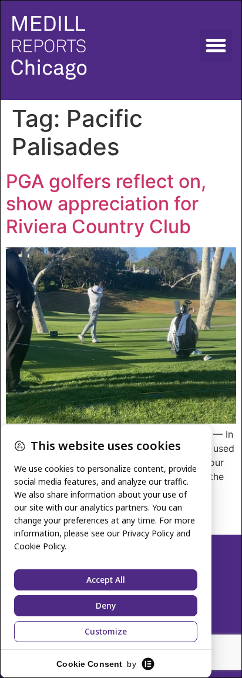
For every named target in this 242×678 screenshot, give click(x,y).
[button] (216, 45)
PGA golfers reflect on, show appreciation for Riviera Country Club (106, 204)
